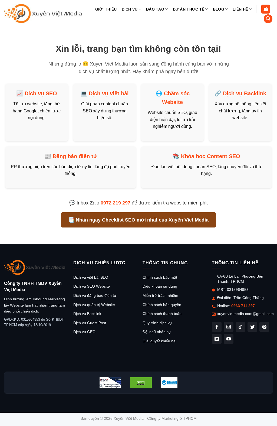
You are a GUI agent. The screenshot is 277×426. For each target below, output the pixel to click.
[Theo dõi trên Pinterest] (264, 327)
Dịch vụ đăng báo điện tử (94, 295)
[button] (265, 9)
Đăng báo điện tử (75, 156)
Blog (218, 9)
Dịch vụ (130, 9)
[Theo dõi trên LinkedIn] (217, 339)
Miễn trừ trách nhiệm (160, 295)
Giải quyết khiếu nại (159, 341)
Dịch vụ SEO (41, 93)
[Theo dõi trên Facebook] (217, 327)
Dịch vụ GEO (84, 332)
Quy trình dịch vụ (157, 323)
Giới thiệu (106, 9)
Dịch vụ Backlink (244, 93)
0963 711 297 (243, 306)
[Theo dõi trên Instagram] (228, 327)
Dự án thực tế (189, 9)
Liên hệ (240, 9)
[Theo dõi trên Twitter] (252, 327)
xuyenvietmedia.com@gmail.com (245, 313)
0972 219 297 (115, 203)
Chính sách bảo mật (160, 277)
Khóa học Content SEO (210, 156)
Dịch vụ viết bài (109, 93)
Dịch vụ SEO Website (91, 286)
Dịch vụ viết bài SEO (90, 277)
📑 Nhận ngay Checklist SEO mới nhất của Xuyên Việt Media (138, 220)
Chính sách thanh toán (162, 313)
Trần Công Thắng (248, 297)
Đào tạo (155, 9)
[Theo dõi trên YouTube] (228, 339)
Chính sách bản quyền (162, 305)
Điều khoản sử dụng (160, 286)
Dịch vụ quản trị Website (94, 305)
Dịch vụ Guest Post (89, 323)
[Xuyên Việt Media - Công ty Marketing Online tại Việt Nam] (43, 13)
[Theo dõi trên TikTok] (240, 327)
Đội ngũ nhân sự (157, 332)
